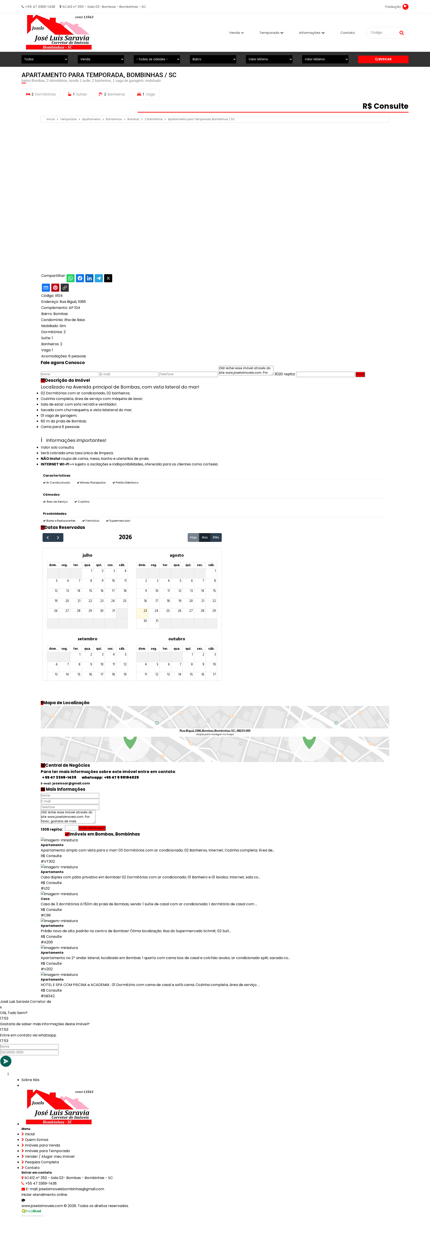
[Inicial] (58, 32)
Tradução (394, 6)
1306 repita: (52, 829)
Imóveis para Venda (42, 1145)
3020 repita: (284, 374)
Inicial (29, 1134)
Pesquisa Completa (41, 1162)
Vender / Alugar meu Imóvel (49, 1156)
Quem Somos (36, 1139)
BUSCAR (384, 59)
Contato (347, 32)
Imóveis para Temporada (47, 1150)
